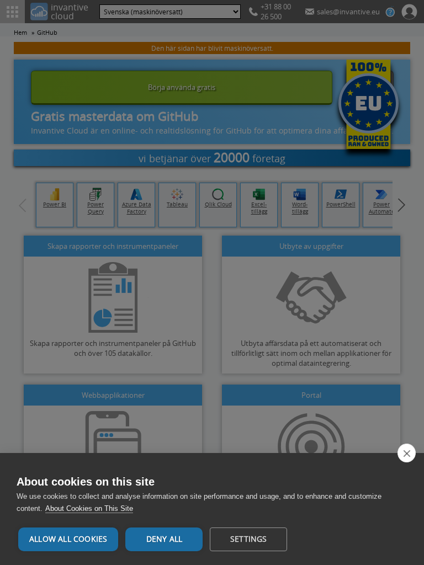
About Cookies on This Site (89, 508)
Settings (248, 539)
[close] (407, 453)
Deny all (164, 539)
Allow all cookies (68, 539)
